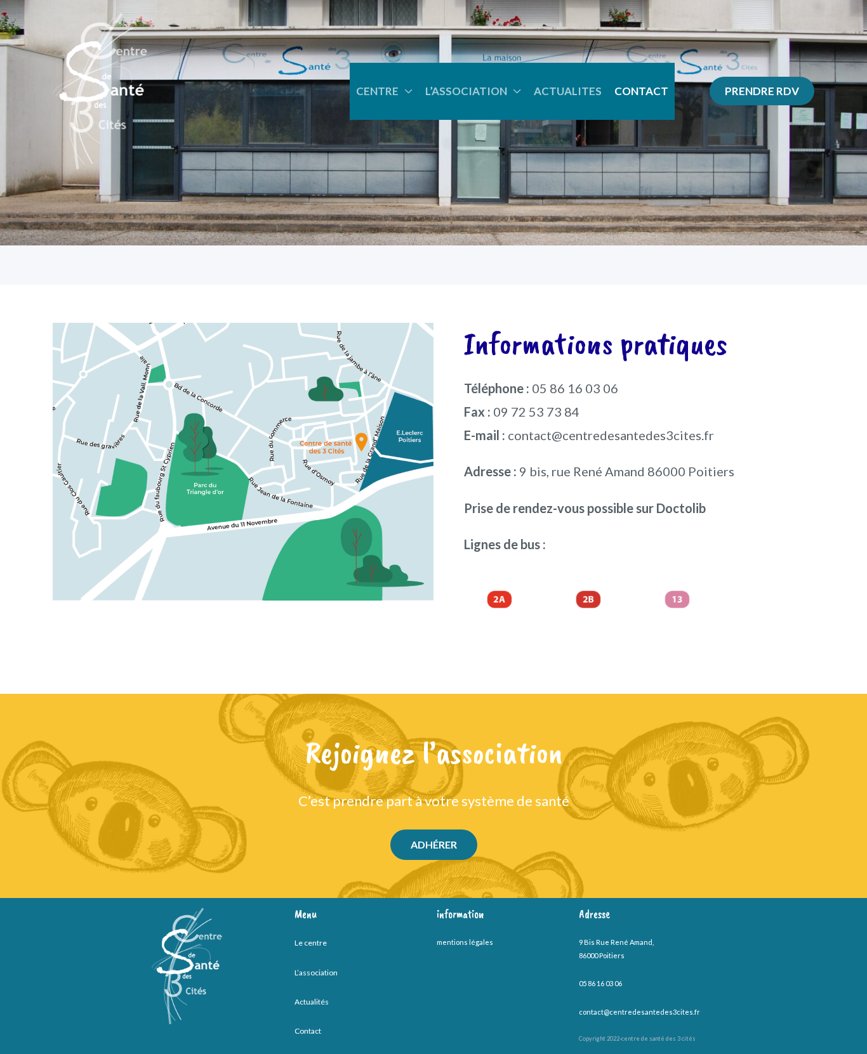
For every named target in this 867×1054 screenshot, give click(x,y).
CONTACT (641, 91)
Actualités (312, 1001)
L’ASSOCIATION (466, 91)
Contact (308, 1031)
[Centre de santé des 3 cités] (100, 89)
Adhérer (434, 844)
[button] (762, 91)
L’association (316, 972)
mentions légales (465, 942)
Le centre (311, 942)
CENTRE (377, 91)
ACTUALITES (568, 91)
